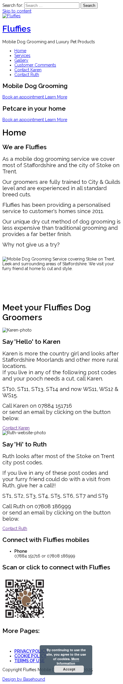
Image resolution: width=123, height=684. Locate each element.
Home (20, 50)
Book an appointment (23, 97)
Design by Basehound (23, 679)
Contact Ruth (26, 74)
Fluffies (16, 29)
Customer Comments (35, 65)
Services (22, 55)
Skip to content (16, 11)
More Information (68, 661)
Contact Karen (27, 69)
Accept (69, 669)
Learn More (56, 97)
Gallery (21, 60)
